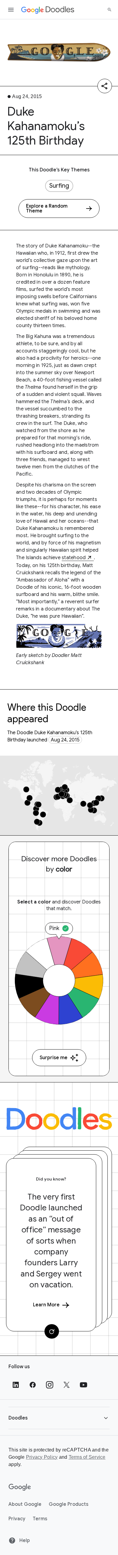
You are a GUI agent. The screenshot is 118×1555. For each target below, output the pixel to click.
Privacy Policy (42, 1457)
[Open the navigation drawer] (11, 9)
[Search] (109, 9)
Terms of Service (87, 1457)
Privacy (16, 1519)
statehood (74, 558)
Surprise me (53, 1058)
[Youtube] (83, 1385)
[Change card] (51, 1331)
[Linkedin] (15, 1385)
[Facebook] (32, 1385)
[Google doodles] (47, 9)
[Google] (19, 1487)
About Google (24, 1504)
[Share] (104, 86)
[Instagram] (49, 1385)
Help (24, 1540)
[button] (59, 1418)
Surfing (59, 186)
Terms (40, 1519)
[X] (66, 1385)
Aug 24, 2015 (65, 740)
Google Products (68, 1504)
